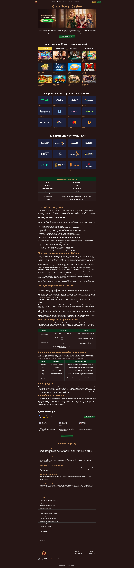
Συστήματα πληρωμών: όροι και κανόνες (48, 518)
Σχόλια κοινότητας (43, 529)
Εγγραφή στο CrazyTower (45, 510)
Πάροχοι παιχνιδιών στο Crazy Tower (47, 505)
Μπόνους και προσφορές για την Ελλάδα (48, 513)
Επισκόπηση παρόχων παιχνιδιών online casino (50, 521)
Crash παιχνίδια (73, 48)
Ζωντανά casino (59, 48)
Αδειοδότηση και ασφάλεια (45, 526)
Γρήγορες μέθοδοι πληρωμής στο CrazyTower (49, 503)
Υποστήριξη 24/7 (43, 523)
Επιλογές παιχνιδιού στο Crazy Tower (47, 516)
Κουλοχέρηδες (88, 48)
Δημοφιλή (44, 48)
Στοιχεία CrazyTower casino (45, 508)
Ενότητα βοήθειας (43, 531)
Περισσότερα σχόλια (67, 436)
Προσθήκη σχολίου (89, 416)
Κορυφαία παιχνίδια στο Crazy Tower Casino (49, 500)
